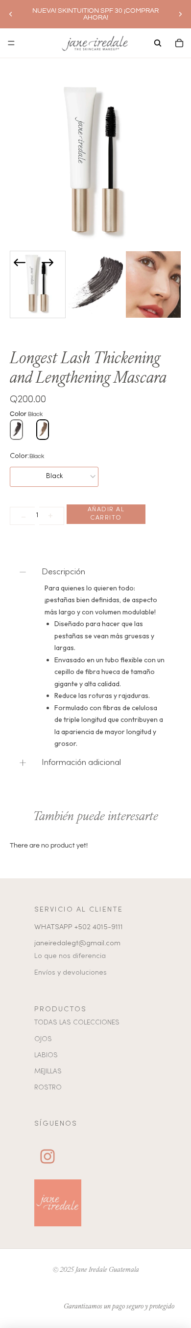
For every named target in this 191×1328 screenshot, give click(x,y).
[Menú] (11, 43)
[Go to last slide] (19, 262)
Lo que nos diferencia (70, 956)
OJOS (43, 1039)
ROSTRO (48, 1088)
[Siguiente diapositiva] (180, 14)
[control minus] (22, 516)
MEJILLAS (48, 1071)
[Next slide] (47, 262)
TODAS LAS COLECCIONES (76, 1023)
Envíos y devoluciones (70, 972)
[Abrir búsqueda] (157, 43)
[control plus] (51, 516)
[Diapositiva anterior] (11, 14)
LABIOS (46, 1055)
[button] (38, 284)
